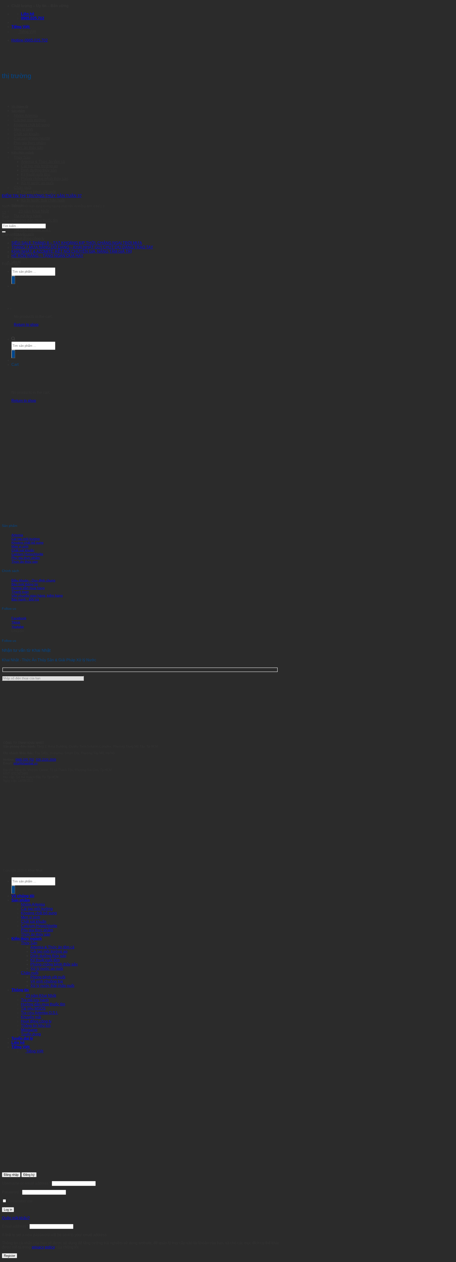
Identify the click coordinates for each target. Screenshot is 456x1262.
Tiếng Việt (20, 27)
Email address (15, 1226)
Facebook (18, 618)
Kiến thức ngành (26, 939)
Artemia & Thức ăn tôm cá (52, 947)
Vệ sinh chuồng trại (46, 981)
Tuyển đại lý (22, 1038)
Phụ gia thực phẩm (30, 143)
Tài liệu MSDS (33, 1008)
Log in (8, 1209)
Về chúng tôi (19, 106)
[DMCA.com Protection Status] (38, 863)
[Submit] (4, 232)
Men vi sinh (19, 546)
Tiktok (15, 622)
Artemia (17, 535)
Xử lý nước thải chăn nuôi (43, 200)
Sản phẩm (18, 110)
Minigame (29, 1030)
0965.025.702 (24, 760)
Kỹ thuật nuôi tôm (45, 960)
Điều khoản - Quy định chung (33, 580)
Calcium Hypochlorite (27, 554)
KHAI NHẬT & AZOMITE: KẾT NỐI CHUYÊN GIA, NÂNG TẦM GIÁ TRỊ (71, 251)
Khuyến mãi (31, 1017)
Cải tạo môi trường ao (48, 951)
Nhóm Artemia (33, 904)
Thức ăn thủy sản (24, 561)
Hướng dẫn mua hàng (28, 588)
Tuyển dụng (31, 1034)
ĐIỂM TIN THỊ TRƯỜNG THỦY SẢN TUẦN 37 (42, 196)
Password (11, 1192)
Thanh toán (20, 592)
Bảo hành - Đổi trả (25, 599)
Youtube (17, 627)
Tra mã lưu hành (35, 1000)
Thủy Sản (29, 943)
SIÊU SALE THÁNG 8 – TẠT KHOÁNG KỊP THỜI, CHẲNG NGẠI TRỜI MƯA (76, 243)
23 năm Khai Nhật (41, 996)
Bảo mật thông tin (24, 584)
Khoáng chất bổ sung (27, 542)
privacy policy (43, 1247)
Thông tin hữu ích (36, 1026)
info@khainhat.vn (26, 763)
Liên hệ (18, 1043)
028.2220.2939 (46, 760)
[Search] (13, 890)
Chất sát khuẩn (22, 550)
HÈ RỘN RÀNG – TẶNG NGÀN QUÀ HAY (47, 256)
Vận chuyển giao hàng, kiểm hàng (37, 595)
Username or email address (26, 1183)
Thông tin (20, 990)
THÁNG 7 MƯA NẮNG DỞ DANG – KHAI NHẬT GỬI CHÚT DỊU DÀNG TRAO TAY (82, 247)
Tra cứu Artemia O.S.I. (39, 1013)
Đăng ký (29, 1174)
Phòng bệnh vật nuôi (38, 192)
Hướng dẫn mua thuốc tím (36, 220)
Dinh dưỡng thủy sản (48, 956)
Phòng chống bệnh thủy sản (54, 964)
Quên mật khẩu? (16, 1218)
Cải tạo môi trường (30, 120)
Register (9, 1255)
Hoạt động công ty (36, 1021)
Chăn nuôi (29, 973)
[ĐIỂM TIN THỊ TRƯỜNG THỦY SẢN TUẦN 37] (37, 185)
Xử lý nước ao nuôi (46, 969)
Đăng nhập (11, 1174)
